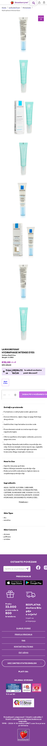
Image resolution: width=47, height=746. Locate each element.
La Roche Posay (10, 349)
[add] (15, 395)
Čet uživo (23, 653)
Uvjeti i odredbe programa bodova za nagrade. (23, 720)
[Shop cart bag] (44, 2)
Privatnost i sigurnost (14, 717)
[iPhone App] (14, 584)
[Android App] (34, 584)
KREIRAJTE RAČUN (17, 371)
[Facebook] (38, 568)
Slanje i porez (23, 628)
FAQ (23, 640)
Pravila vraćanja (23, 634)
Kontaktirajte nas (23, 647)
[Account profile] (39, 2)
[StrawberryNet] (19, 2)
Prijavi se (9, 371)
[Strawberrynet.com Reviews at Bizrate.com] (13, 692)
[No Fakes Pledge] (36, 690)
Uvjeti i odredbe (34, 717)
